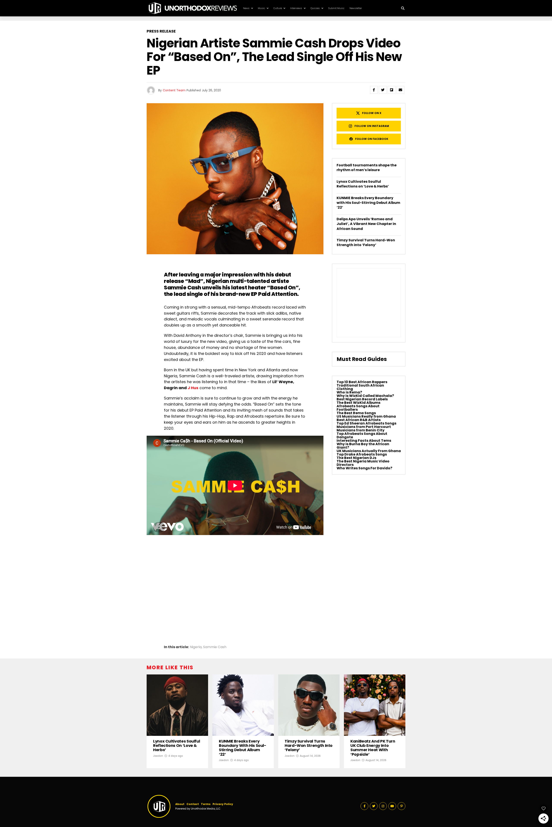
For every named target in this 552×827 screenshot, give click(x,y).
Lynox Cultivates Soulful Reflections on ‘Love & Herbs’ (363, 184)
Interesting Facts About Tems (364, 440)
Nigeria (196, 647)
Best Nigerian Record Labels (362, 399)
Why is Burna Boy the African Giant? (363, 446)
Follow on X (371, 113)
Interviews (296, 8)
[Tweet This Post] (383, 90)
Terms (205, 804)
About (179, 804)
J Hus (193, 387)
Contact (193, 804)
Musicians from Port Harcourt (364, 426)
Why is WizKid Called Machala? (365, 395)
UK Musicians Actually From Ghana (369, 450)
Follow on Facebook (371, 139)
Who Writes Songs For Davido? (364, 468)
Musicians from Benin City (360, 430)
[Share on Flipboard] (391, 90)
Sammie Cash (183, 287)
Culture (277, 8)
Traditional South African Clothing (360, 387)
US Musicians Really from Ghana (366, 416)
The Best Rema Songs (356, 412)
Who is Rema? (349, 392)
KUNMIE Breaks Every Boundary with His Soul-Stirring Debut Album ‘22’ (368, 202)
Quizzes (315, 8)
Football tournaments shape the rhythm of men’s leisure (367, 167)
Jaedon (158, 756)
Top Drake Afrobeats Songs (362, 454)
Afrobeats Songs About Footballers (358, 408)
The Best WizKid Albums (358, 402)
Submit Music (336, 8)
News (246, 8)
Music (261, 8)
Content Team (174, 90)
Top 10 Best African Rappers (362, 381)
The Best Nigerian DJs (356, 457)
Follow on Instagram (371, 126)
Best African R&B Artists (359, 419)
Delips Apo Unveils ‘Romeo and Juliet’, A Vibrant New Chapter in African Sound (366, 224)
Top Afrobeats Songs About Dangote (362, 435)
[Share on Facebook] (374, 90)
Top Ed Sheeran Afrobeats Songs (366, 423)
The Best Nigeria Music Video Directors (363, 463)
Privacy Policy (223, 804)
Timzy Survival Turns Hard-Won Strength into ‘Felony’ (366, 242)
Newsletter (356, 8)
